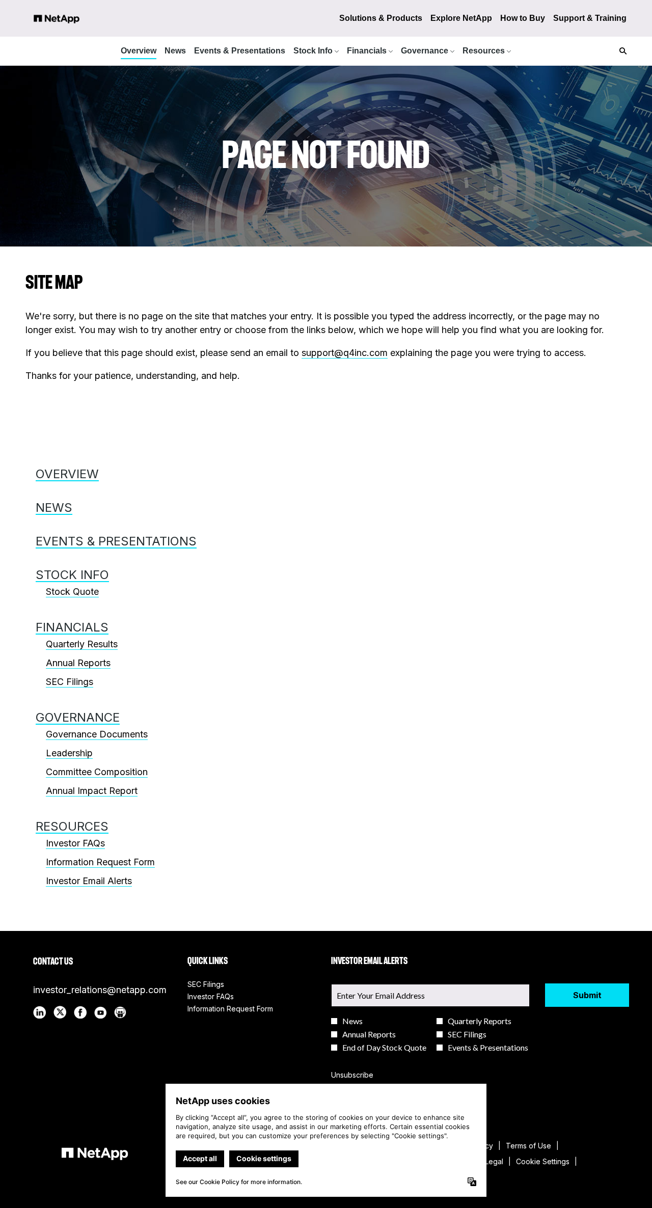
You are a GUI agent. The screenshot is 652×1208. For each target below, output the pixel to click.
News (54, 507)
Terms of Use (528, 1146)
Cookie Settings (542, 1162)
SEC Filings (69, 681)
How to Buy (522, 18)
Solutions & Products (380, 18)
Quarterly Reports (479, 1021)
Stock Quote (72, 591)
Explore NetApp (461, 18)
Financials (72, 627)
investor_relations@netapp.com (100, 989)
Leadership (69, 753)
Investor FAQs (75, 843)
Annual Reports (78, 662)
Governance (78, 717)
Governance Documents (97, 734)
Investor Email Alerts (89, 880)
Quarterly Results (82, 644)
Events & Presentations (116, 541)
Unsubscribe (352, 1074)
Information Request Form (100, 862)
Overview (67, 473)
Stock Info (72, 574)
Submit (587, 995)
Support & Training (590, 18)
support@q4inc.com (345, 352)
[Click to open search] (620, 51)
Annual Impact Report (92, 790)
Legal (494, 1162)
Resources (72, 826)
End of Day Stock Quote (384, 1048)
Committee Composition (97, 771)
